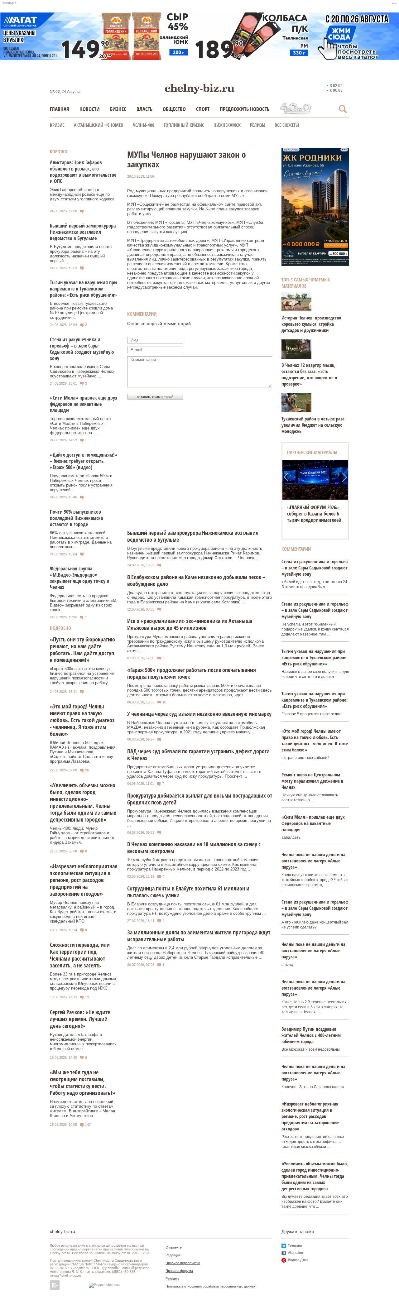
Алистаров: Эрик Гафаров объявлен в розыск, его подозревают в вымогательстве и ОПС (83, 172)
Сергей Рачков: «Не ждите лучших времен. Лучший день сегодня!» (80, 1018)
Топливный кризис (184, 125)
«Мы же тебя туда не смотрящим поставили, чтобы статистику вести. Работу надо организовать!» (82, 1082)
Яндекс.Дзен (298, 1260)
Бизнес (118, 109)
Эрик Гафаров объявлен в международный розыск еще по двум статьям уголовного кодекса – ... (82, 196)
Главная (59, 109)
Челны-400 (143, 125)
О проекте (174, 1247)
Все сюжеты (287, 125)
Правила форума (179, 1271)
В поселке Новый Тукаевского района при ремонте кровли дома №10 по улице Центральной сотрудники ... (81, 310)
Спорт (202, 109)
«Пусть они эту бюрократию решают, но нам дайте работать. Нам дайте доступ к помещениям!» (82, 650)
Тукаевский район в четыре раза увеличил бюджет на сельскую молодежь (312, 424)
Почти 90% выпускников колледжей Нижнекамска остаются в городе (76, 518)
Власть (144, 109)
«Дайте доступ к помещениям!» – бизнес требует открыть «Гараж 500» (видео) (83, 461)
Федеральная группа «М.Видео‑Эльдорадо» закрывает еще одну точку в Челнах (79, 578)
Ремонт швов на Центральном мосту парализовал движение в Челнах (312, 780)
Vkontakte (295, 1252)
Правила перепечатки (183, 1263)
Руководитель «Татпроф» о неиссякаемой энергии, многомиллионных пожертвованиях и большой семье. (83, 1041)
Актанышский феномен (98, 125)
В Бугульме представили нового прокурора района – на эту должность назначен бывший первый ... (81, 253)
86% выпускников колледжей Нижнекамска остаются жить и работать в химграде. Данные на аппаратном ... (81, 539)
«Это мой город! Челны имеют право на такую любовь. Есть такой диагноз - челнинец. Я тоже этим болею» (82, 720)
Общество (174, 109)
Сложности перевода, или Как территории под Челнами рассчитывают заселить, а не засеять (80, 955)
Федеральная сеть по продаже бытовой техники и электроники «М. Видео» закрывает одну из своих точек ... (84, 602)
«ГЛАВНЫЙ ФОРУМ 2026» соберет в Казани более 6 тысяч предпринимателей (314, 513)
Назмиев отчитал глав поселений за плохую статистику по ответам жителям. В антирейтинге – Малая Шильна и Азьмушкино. (82, 1108)
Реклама (172, 1278)
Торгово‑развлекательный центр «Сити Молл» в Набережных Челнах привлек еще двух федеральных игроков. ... (80, 425)
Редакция (173, 1255)
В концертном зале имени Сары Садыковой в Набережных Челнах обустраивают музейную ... (82, 371)
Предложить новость (244, 109)
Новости (89, 109)
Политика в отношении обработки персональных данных (211, 1286)
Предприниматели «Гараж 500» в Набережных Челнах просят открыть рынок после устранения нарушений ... (81, 482)
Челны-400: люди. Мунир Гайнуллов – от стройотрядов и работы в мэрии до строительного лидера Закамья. (82, 835)
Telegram (295, 1245)
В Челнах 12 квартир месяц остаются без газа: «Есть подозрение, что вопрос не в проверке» (309, 374)
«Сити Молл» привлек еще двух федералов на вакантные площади (83, 404)
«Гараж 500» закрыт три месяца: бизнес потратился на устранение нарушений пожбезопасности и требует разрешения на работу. (82, 675)
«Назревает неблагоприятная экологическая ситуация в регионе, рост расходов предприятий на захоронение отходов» (84, 879)
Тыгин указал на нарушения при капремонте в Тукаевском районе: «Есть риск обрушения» (83, 288)
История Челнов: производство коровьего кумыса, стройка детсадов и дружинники (311, 323)
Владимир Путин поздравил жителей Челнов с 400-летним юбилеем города (311, 1035)
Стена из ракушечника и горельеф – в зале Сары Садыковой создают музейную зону (82, 349)
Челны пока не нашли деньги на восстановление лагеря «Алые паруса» (313, 860)
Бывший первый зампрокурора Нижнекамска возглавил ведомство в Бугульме (83, 232)
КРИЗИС (57, 125)
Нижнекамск (227, 125)
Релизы (257, 125)
